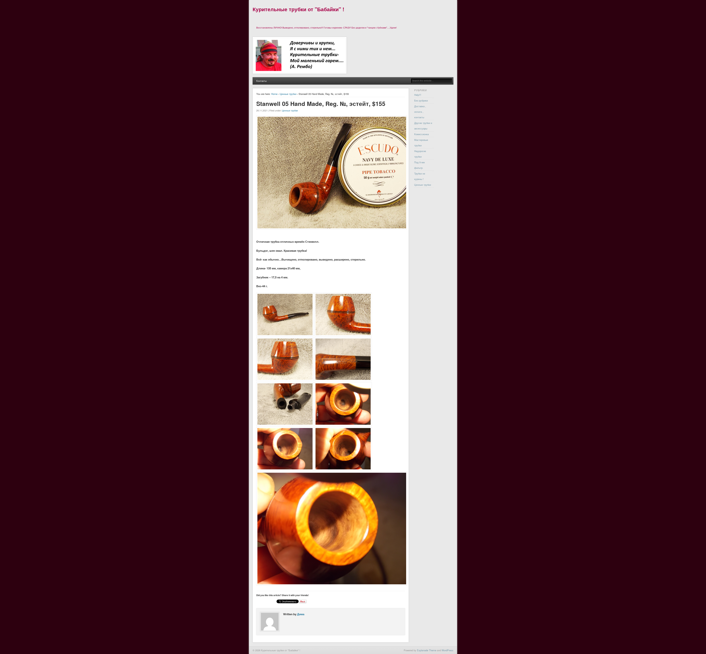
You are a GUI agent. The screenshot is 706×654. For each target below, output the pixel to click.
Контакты (261, 81)
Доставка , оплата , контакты (420, 111)
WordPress (447, 650)
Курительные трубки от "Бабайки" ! (298, 9)
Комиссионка (421, 134)
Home (274, 94)
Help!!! (417, 95)
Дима (300, 614)
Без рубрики (421, 100)
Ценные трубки (288, 94)
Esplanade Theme (426, 650)
